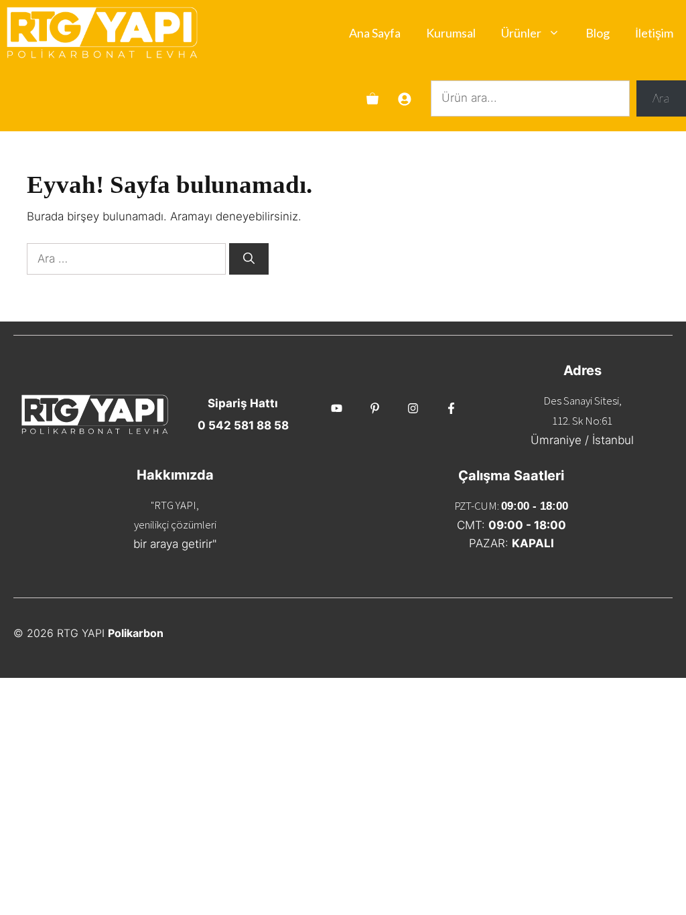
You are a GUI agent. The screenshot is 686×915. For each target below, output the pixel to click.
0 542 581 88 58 (243, 425)
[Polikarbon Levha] (102, 33)
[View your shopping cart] (372, 98)
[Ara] (249, 259)
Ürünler (521, 32)
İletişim (654, 32)
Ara (661, 98)
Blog (598, 32)
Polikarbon (135, 633)
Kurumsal (451, 32)
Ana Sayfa (375, 32)
